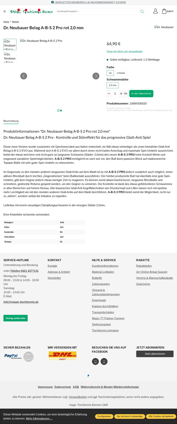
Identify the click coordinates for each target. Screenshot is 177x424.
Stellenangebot (101, 324)
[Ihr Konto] (155, 11)
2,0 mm (113, 85)
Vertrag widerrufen (15, 318)
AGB (76, 386)
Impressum (45, 386)
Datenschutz (62, 386)
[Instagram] (104, 361)
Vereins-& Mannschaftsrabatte (154, 278)
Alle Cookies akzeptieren (161, 416)
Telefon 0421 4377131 (24, 270)
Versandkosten (78, 397)
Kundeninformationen (105, 265)
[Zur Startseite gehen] (31, 11)
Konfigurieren (104, 416)
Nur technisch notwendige (130, 416)
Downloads (99, 300)
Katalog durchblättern (105, 306)
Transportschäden (103, 312)
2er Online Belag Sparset (151, 271)
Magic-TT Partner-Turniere (108, 318)
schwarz (121, 73)
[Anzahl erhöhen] (121, 93)
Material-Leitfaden (103, 271)
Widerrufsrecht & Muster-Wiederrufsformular (110, 386)
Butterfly (97, 278)
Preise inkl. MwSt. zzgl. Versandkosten (125, 51)
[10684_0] (60, 76)
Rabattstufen (144, 265)
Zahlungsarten (101, 284)
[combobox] (97, 11)
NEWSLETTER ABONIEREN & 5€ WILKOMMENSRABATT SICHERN (90, 2)
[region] (51, 76)
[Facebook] (95, 361)
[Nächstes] (95, 76)
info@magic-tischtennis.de (21, 302)
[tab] (10, 121)
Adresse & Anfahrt (59, 271)
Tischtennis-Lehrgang (105, 330)
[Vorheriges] (23, 76)
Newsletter (54, 278)
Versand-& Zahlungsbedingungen (106, 292)
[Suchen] (142, 11)
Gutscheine (143, 284)
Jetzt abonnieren (155, 353)
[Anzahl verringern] (109, 93)
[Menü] (4, 11)
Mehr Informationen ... (39, 418)
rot (110, 73)
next (58, 110)
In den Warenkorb (141, 93)
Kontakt (52, 265)
